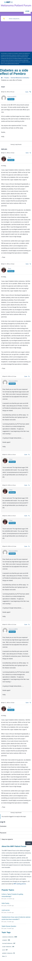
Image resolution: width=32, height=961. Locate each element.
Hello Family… (6, 903)
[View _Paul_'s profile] (3, 161)
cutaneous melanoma (9, 937)
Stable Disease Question (9, 926)
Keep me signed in (7, 839)
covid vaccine (6, 910)
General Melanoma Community (20, 77)
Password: (3, 833)
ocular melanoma (8, 946)
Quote (26, 92)
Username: (3, 826)
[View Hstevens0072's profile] (3, 100)
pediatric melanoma (8, 953)
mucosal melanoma (8, 943)
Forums (6, 77)
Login (27, 11)
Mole (4, 956)
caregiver (6, 940)
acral (5, 950)
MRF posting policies (20, 884)
